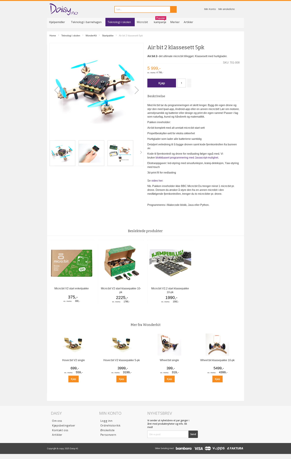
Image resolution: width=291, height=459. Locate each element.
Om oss (57, 421)
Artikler (188, 22)
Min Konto (210, 9)
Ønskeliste (107, 430)
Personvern (108, 435)
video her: (157, 180)
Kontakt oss (60, 430)
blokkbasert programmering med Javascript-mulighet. (187, 157)
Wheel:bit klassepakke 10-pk (217, 360)
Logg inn (106, 421)
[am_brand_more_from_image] (73, 355)
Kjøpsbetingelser (63, 425)
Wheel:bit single (169, 360)
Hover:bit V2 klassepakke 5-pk (121, 360)
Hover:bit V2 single (73, 360)
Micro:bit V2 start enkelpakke (71, 288)
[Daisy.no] (63, 9)
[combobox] (145, 9)
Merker (175, 22)
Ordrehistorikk (110, 425)
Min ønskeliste (226, 9)
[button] (56, 90)
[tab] (193, 96)
